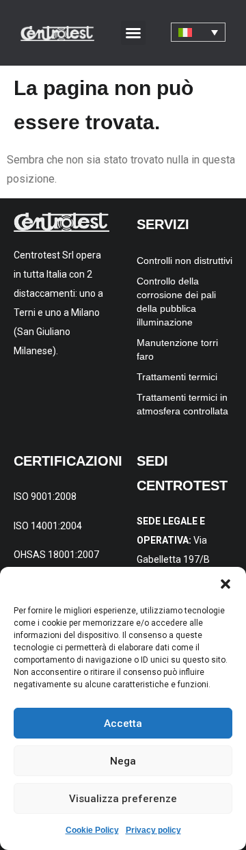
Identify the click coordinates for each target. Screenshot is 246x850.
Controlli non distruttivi (184, 260)
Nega (123, 761)
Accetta (123, 723)
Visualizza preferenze (123, 799)
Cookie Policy (92, 830)
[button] (225, 584)
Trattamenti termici (177, 376)
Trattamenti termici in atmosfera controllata (182, 404)
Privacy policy (153, 830)
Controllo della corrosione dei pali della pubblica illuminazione (176, 302)
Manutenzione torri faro (177, 349)
